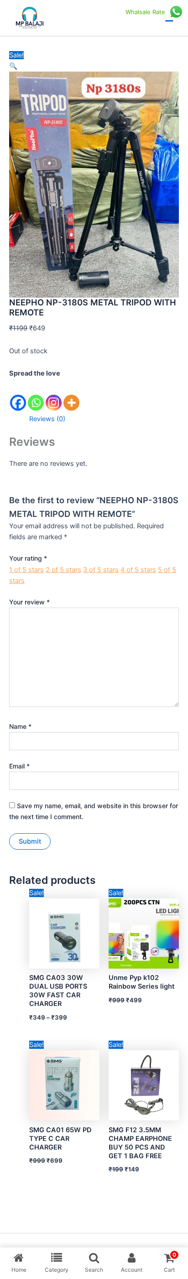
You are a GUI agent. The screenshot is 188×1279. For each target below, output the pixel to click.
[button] (13, 66)
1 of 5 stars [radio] (26, 570)
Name (20, 726)
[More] (71, 395)
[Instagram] (54, 395)
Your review (29, 602)
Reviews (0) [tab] (47, 419)
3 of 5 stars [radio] (101, 570)
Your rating (28, 558)
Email (19, 766)
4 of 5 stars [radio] (138, 570)
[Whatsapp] (36, 395)
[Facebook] (18, 395)
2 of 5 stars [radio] (63, 570)
